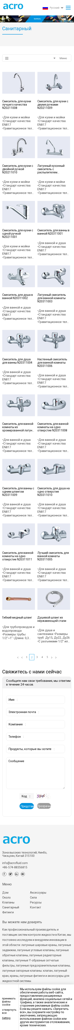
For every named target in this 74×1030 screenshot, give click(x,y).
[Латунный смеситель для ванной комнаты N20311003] (53, 276)
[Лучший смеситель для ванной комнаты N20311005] (53, 534)
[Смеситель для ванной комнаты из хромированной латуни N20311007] (18, 405)
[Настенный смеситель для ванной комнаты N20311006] (53, 341)
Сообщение (15, 759)
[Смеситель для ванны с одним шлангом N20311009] (18, 470)
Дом (5, 892)
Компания (14, 718)
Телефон (13, 730)
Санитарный (10, 907)
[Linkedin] (17, 874)
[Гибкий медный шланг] (18, 599)
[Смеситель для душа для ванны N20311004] (18, 341)
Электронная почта (20, 705)
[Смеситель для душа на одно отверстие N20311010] (53, 470)
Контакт (35, 907)
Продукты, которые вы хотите (27, 742)
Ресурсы (36, 902)
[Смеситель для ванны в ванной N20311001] (53, 212)
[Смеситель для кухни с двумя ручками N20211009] (53, 83)
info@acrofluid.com (15, 863)
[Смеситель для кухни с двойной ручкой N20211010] (18, 147)
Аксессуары (38, 892)
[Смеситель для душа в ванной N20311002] (18, 276)
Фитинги (8, 912)
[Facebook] (4, 874)
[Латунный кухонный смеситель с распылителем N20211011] (53, 147)
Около (6, 897)
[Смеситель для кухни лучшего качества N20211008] (18, 83)
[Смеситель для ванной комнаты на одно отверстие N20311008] (53, 405)
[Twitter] (10, 874)
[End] (56, 657)
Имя (10, 693)
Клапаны (8, 902)
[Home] (18, 657)
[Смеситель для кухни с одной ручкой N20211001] (18, 212)
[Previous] (22, 657)
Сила (33, 897)
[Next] (52, 657)
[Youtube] (23, 874)
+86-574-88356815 (14, 867)
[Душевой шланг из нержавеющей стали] (53, 599)
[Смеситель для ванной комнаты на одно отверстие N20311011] (18, 534)
